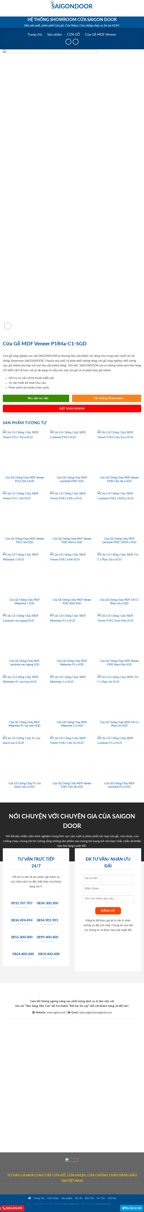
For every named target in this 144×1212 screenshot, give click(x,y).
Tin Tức (100, 1198)
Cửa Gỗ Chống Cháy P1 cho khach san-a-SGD (24, 785)
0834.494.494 (13, 1208)
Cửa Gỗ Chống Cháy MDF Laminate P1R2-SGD (72, 479)
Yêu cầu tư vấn (133, 1208)
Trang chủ (35, 34)
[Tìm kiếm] (139, 8)
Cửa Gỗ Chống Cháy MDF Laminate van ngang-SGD (24, 663)
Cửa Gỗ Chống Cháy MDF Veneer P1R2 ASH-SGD (71, 601)
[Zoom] (7, 326)
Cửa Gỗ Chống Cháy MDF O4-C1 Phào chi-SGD (119, 724)
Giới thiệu (53, 1198)
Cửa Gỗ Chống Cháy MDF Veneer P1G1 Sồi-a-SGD (24, 479)
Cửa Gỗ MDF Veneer (100, 34)
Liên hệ (112, 1198)
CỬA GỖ (73, 34)
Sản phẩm (54, 34)
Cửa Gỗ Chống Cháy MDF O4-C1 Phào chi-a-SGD (119, 601)
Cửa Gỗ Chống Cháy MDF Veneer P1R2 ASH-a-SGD (71, 540)
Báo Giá (89, 1198)
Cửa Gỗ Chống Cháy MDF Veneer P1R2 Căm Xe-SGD (71, 785)
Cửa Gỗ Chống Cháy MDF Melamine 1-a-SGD (72, 724)
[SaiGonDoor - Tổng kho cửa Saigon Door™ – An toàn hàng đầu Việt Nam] (72, 8)
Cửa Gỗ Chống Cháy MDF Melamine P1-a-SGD (72, 663)
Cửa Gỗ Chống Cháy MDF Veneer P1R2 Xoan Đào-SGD (119, 663)
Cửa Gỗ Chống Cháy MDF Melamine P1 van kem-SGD (24, 724)
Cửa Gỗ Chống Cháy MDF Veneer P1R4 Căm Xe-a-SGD (119, 479)
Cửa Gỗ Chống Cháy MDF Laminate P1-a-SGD (119, 785)
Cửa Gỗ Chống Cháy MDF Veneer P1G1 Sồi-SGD (24, 540)
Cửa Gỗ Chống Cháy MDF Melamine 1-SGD (24, 601)
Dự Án (78, 1198)
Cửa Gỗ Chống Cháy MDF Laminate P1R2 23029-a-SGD (119, 540)
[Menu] (5, 8)
